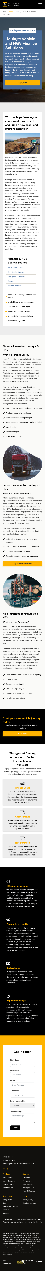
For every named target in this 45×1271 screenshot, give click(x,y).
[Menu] (40, 5)
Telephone (14, 1091)
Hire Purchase (8, 1188)
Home (5, 12)
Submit (15, 1128)
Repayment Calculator (11, 1206)
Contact (6, 1213)
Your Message (16, 1112)
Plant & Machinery (29, 1191)
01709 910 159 (8, 1157)
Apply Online (7, 1200)
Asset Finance (8, 1178)
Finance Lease (8, 1184)
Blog (4, 1203)
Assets (11, 12)
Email (12, 1080)
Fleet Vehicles (27, 1184)
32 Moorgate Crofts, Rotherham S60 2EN (18, 1164)
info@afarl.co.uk (9, 1160)
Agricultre (26, 1178)
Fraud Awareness (29, 1203)
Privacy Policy (27, 1200)
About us (6, 1210)
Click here (22, 734)
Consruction (26, 1181)
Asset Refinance (9, 1181)
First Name (14, 1060)
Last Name (14, 1070)
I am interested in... (18, 1101)
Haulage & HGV (28, 1188)
